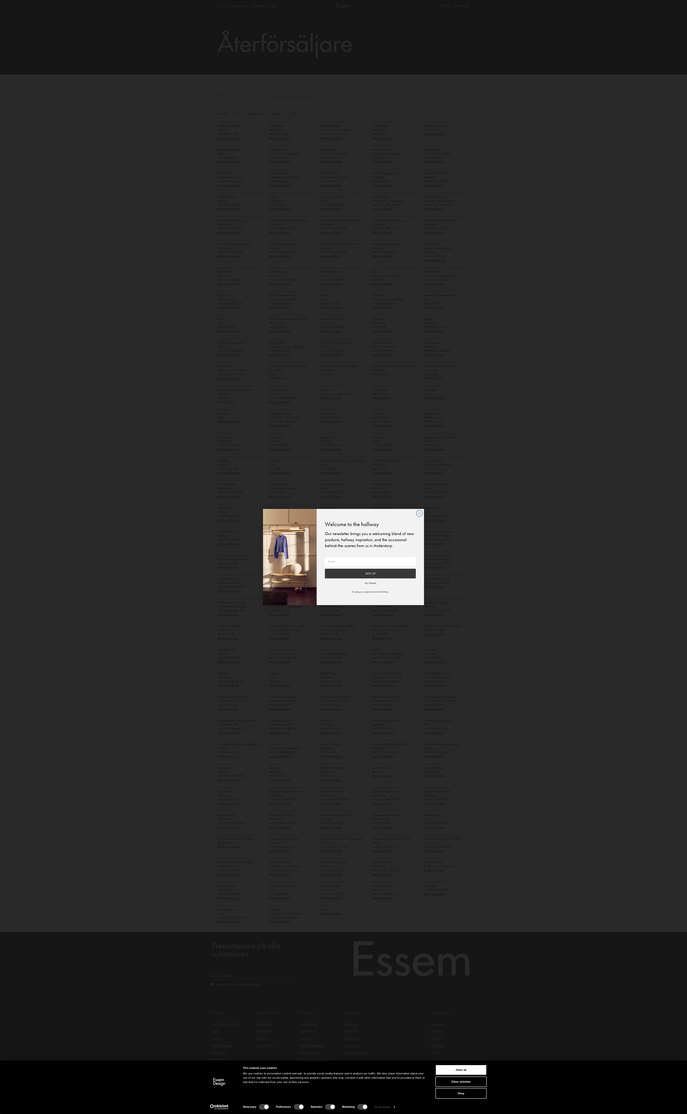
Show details (382, 1106)
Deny (461, 1093)
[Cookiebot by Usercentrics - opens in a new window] (219, 1107)
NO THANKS (370, 583)
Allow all (461, 1069)
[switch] (299, 1107)
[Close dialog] (419, 513)
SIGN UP (370, 573)
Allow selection (461, 1081)
